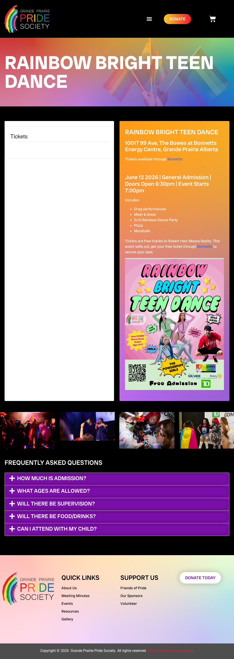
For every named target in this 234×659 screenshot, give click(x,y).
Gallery (67, 619)
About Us (69, 588)
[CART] (212, 19)
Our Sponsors (131, 595)
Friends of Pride (133, 588)
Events (67, 603)
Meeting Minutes (75, 595)
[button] (149, 19)
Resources (70, 611)
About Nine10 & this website (170, 650)
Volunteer (128, 603)
